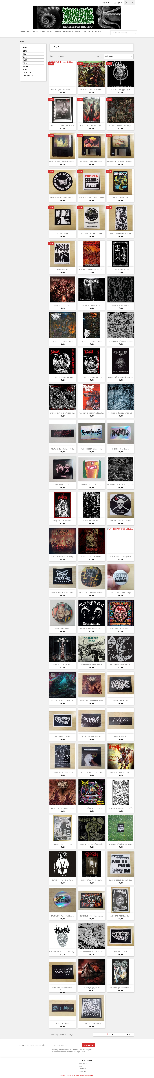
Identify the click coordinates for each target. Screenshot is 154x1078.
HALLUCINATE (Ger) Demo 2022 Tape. (62, 952)
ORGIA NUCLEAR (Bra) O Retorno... (91, 269)
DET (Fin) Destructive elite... (120, 269)
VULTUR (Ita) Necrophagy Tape (91, 377)
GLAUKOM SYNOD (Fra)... (91, 521)
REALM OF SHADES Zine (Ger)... (120, 916)
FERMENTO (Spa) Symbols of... (120, 772)
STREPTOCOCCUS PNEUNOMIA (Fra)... (120, 162)
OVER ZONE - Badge (62, 629)
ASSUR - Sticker (62, 269)
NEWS (22, 31)
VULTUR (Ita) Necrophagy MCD (62, 377)
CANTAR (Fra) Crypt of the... (92, 305)
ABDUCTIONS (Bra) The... (62, 305)
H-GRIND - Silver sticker (120, 449)
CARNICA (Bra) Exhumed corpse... (120, 988)
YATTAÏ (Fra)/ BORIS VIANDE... (120, 664)
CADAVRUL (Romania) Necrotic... (91, 90)
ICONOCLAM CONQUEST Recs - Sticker (62, 989)
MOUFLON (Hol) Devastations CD (91, 629)
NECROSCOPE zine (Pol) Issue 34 (62, 126)
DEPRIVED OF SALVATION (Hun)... (62, 557)
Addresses (82, 1071)
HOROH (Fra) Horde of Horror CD (91, 808)
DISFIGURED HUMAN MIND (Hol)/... (120, 808)
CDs (28, 31)
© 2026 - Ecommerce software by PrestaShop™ (77, 1075)
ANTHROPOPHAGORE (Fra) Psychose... (62, 162)
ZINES (49, 31)
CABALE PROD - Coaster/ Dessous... (91, 593)
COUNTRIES (68, 31)
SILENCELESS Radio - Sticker (62, 485)
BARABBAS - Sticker (62, 1024)
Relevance (118, 56)
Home (25, 47)
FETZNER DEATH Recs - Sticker (62, 772)
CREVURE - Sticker (120, 736)
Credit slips (83, 1069)
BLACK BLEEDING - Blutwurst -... (91, 916)
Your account (85, 1060)
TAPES (35, 31)
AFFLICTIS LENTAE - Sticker (91, 736)
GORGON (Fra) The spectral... (91, 880)
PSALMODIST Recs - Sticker (91, 1024)
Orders (81, 1066)
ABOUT (98, 31)
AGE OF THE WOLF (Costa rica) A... (62, 700)
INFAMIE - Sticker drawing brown (91, 700)
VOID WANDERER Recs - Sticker (91, 233)
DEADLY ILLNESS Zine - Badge (120, 593)
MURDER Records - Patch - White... (62, 197)
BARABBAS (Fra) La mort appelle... (91, 664)
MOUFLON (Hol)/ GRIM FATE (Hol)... (120, 413)
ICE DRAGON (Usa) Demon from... (120, 844)
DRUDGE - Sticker (62, 233)
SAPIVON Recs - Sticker (62, 736)
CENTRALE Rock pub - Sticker (120, 521)
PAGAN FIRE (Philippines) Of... (120, 90)
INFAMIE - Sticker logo (120, 700)
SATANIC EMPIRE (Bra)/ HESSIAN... (62, 413)
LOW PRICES (88, 31)
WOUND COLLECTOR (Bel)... (62, 664)
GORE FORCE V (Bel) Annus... (120, 629)
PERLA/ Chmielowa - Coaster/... (91, 485)
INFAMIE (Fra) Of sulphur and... (62, 808)
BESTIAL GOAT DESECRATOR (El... (120, 126)
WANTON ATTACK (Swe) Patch (120, 557)
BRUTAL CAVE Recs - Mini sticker (62, 916)
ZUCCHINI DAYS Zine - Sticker (91, 772)
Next (129, 1034)
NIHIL (77, 31)
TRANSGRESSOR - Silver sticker (91, 449)
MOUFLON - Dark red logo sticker (62, 449)
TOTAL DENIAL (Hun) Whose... (91, 557)
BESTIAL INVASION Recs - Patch (62, 593)
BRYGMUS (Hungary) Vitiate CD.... (62, 90)
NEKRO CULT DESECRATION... (62, 341)
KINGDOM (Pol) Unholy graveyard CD (120, 485)
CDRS (42, 31)
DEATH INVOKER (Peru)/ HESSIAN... (120, 341)
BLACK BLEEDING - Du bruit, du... (120, 880)
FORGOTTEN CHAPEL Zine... (62, 844)
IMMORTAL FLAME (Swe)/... (120, 305)
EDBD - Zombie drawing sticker (120, 233)
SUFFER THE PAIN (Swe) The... (62, 880)
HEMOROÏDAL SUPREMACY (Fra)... (91, 126)
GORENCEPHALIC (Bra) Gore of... (91, 844)
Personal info (83, 1063)
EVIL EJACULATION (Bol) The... (62, 521)
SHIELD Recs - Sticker (120, 197)
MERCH (58, 31)
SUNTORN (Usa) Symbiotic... (91, 988)
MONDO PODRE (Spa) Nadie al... (91, 952)
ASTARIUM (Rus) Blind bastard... (91, 162)
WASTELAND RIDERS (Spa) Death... (91, 413)
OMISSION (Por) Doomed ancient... (120, 377)
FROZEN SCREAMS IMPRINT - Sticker (91, 197)
